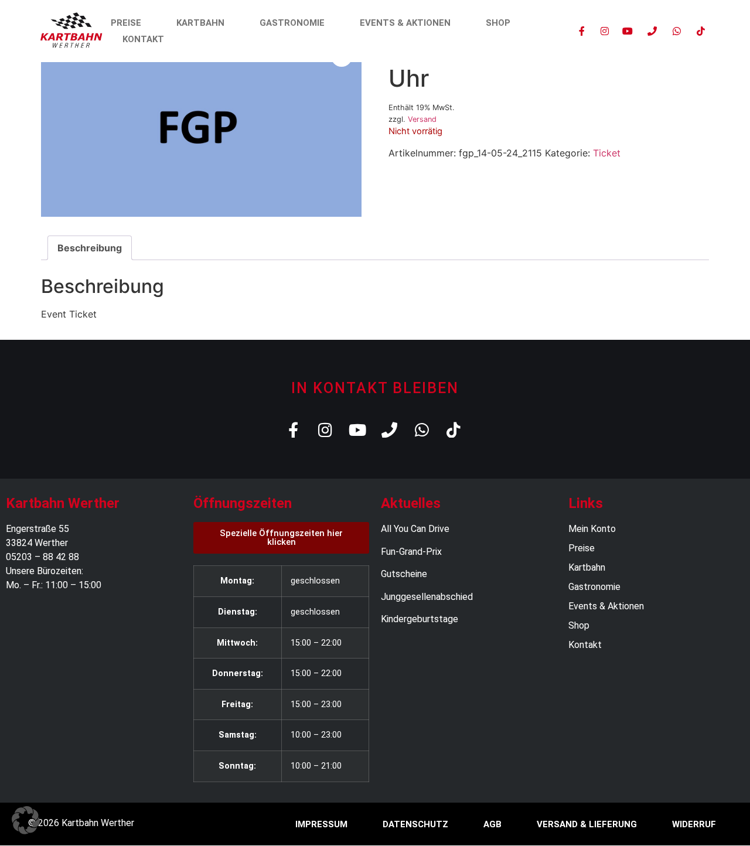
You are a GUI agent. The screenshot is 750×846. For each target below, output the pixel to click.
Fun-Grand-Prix (411, 551)
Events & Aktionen (405, 23)
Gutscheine (404, 573)
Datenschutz (415, 824)
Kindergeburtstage (419, 619)
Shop (498, 23)
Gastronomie (292, 23)
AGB (492, 824)
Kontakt (143, 39)
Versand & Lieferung (587, 824)
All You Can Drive (415, 528)
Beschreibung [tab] (89, 248)
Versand (422, 119)
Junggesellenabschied (427, 596)
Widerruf (694, 824)
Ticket (607, 153)
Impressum (321, 824)
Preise (126, 23)
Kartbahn (200, 23)
